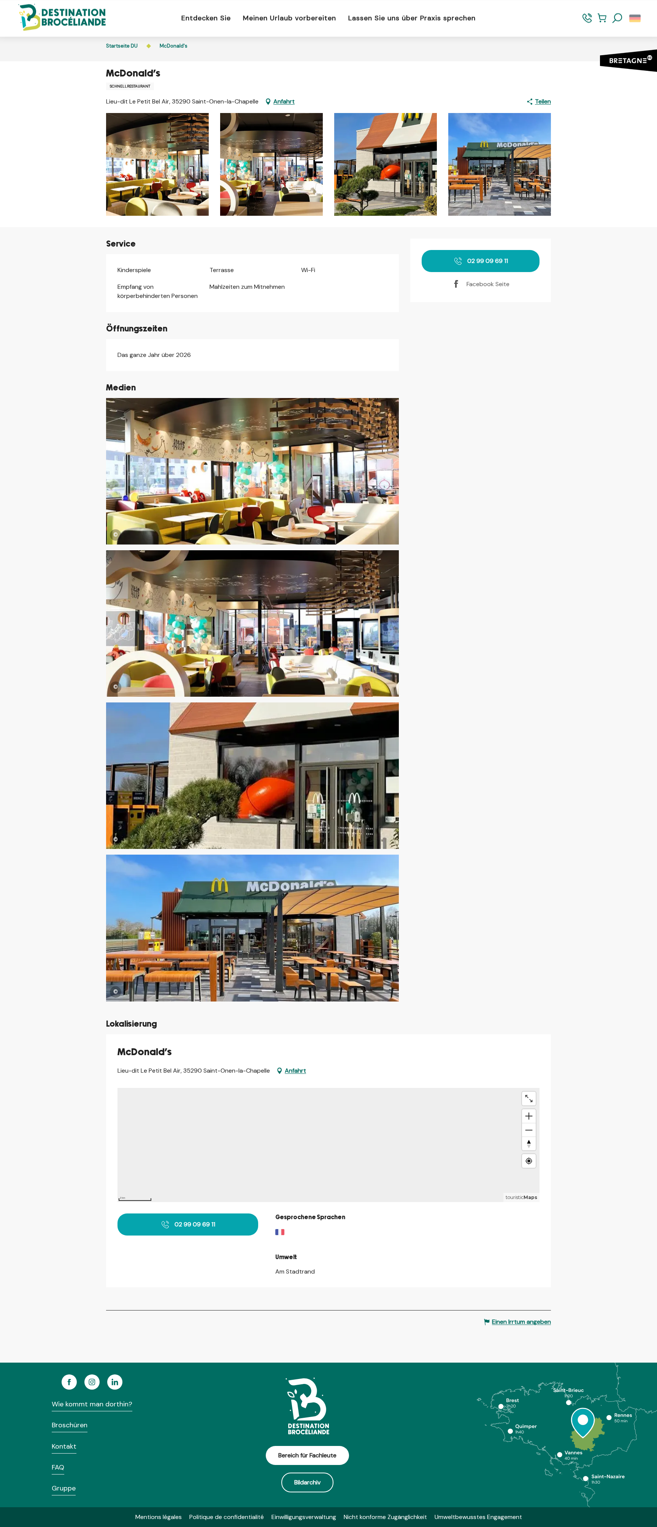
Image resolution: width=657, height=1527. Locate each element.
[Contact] (587, 21)
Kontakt (64, 1446)
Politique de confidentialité (226, 1517)
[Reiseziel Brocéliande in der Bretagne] (56, 18)
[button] (617, 18)
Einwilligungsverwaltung (303, 1517)
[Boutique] (602, 21)
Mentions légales (158, 1517)
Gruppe (64, 1488)
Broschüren (69, 1425)
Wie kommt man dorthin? (92, 1404)
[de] (635, 18)
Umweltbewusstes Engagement (478, 1517)
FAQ (58, 1467)
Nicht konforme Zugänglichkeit (385, 1517)
